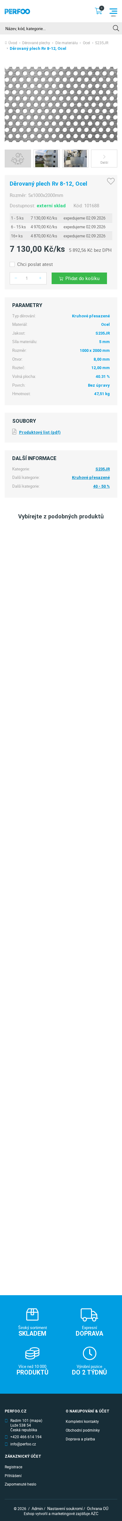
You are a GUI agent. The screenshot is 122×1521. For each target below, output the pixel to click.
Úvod (12, 43)
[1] (116, 28)
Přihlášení (13, 1475)
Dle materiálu (66, 43)
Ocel (86, 43)
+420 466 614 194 (26, 1437)
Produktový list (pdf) (39, 432)
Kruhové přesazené (91, 477)
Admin (37, 1508)
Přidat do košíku (82, 278)
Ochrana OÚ (97, 1508)
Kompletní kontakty (82, 1421)
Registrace (13, 1467)
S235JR (101, 43)
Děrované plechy (36, 43)
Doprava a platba (80, 1439)
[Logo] (17, 11)
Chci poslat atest (35, 264)
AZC (94, 1513)
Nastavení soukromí (65, 1508)
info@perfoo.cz (23, 1444)
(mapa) (36, 1420)
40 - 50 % (101, 486)
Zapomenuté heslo (20, 1484)
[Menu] (113, 11)
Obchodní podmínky (83, 1430)
